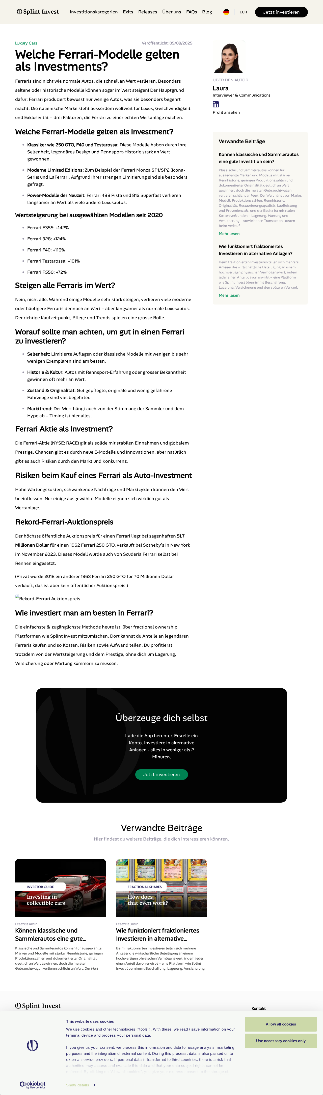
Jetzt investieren (281, 12)
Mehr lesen (229, 233)
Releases (147, 12)
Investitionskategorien (94, 12)
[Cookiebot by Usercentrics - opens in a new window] (33, 1085)
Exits (128, 12)
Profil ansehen (226, 112)
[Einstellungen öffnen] (226, 12)
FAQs (191, 12)
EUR (243, 12)
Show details (77, 1085)
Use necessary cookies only (281, 1041)
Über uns (171, 12)
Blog (207, 12)
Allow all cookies (281, 1024)
